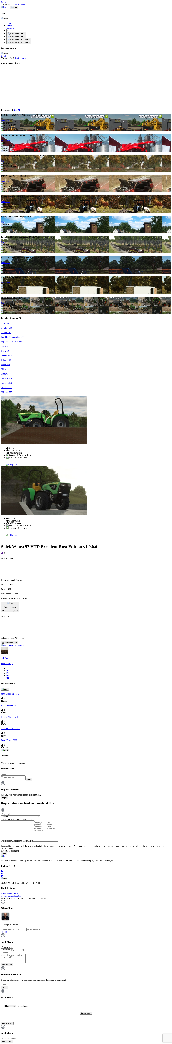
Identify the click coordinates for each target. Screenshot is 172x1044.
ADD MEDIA (7, 965)
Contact (16, 893)
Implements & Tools (12, 342)
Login (3, 2)
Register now (20, 5)
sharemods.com (10, 643)
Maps (6, 346)
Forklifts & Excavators (12, 337)
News (5, 351)
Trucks (6, 387)
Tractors (7, 378)
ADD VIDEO (7, 1041)
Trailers (6, 383)
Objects (6, 355)
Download (5, 120)
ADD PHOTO (7, 1023)
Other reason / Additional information (17, 841)
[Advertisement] (25, 86)
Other (6, 360)
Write (29, 780)
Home (9, 23)
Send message (7, 663)
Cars (5, 323)
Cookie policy (7, 896)
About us (17, 896)
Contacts (10, 28)
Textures (6, 374)
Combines (7, 328)
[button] (7, 668)
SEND (4, 988)
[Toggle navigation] (14, 7)
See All (17, 110)
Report (4, 798)
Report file (19, 645)
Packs (5, 364)
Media (9, 25)
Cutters (6, 332)
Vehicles (6, 392)
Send (4, 853)
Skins (4, 369)
